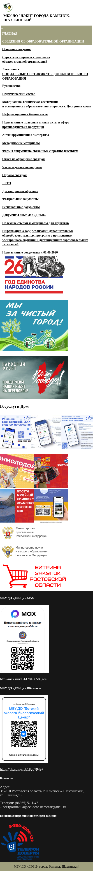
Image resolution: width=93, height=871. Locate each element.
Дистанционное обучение (20, 191)
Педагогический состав (18, 94)
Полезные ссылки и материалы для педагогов (35, 223)
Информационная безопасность (25, 114)
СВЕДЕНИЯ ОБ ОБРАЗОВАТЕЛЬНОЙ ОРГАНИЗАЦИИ (43, 41)
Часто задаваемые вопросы (22, 167)
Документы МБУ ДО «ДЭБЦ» (24, 215)
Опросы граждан (14, 175)
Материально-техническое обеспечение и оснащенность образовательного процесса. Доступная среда (46, 104)
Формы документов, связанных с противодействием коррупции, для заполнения (40, 153)
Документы (10, 69)
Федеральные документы (20, 199)
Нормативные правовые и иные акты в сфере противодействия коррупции (35, 125)
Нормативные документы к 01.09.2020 (30, 252)
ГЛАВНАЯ (9, 33)
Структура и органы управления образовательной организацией (26, 60)
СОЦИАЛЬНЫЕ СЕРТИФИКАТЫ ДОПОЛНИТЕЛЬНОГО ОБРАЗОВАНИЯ (45, 76)
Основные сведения (16, 49)
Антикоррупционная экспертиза (25, 135)
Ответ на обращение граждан (23, 159)
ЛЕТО (6, 183)
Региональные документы (21, 207)
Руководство (11, 86)
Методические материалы (21, 143)
